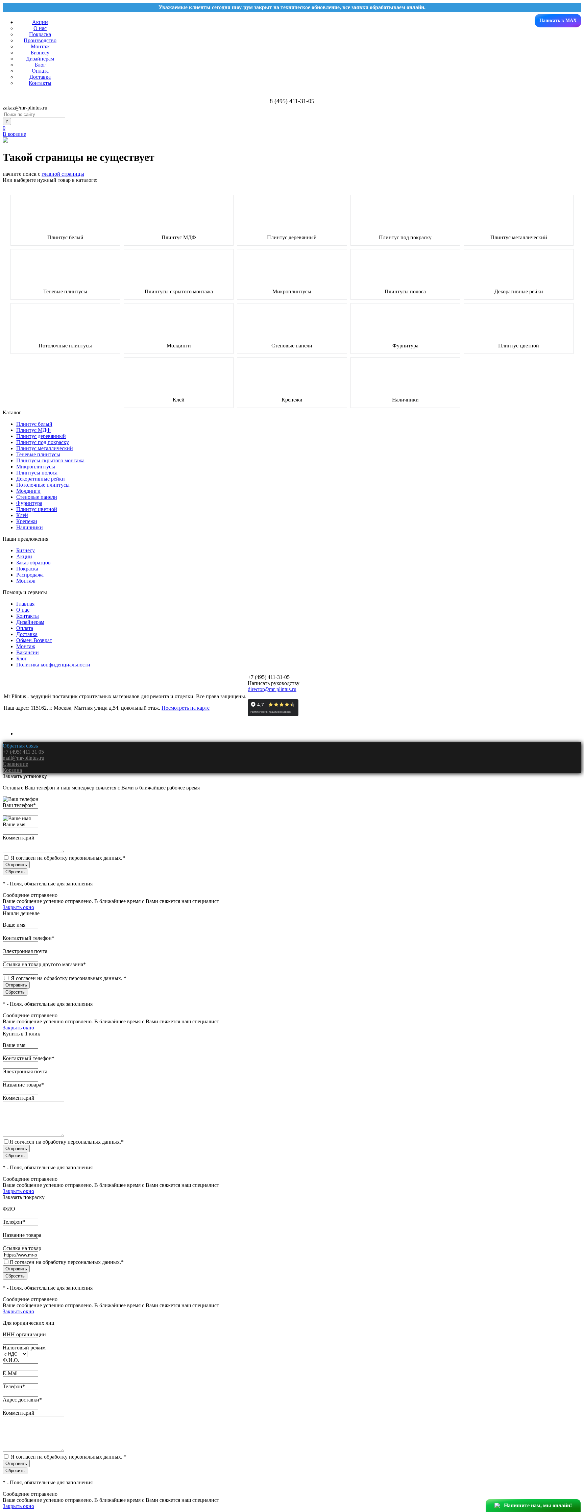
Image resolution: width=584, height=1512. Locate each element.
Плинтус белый (65, 237)
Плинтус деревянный (292, 237)
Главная (25, 604)
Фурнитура (405, 345)
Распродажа (30, 575)
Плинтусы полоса (405, 291)
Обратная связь (20, 746)
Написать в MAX (558, 20)
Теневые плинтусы (65, 291)
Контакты (40, 83)
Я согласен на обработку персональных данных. (68, 858)
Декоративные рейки (518, 291)
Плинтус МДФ (179, 237)
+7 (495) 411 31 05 (23, 752)
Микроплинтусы (291, 291)
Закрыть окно (18, 907)
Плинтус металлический (518, 237)
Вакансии (27, 652)
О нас (40, 28)
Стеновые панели (291, 345)
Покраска (40, 34)
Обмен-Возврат (34, 640)
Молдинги (179, 345)
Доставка (40, 77)
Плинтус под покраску (405, 237)
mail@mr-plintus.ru (23, 758)
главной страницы (63, 174)
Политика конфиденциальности (53, 664)
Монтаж (40, 46)
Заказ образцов (33, 562)
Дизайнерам (40, 59)
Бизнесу (40, 52)
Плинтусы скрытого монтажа (179, 291)
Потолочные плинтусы (65, 345)
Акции (40, 22)
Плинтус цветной (518, 345)
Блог (40, 65)
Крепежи (292, 400)
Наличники (405, 400)
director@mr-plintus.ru (272, 689)
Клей (179, 400)
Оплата (40, 71)
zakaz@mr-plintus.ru (25, 108)
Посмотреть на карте (186, 708)
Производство (40, 40)
